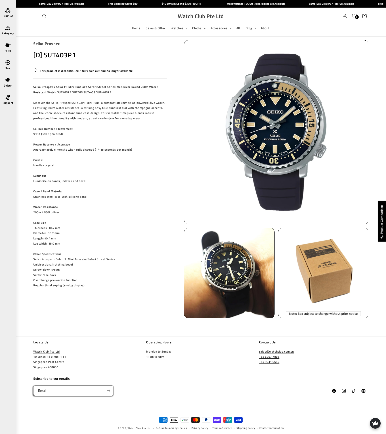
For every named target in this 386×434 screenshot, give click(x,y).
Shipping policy (246, 428)
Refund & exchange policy (171, 428)
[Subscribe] (108, 390)
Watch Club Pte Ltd (46, 351)
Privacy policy (199, 428)
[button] (44, 16)
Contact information (271, 428)
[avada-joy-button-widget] (375, 423)
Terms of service (222, 428)
